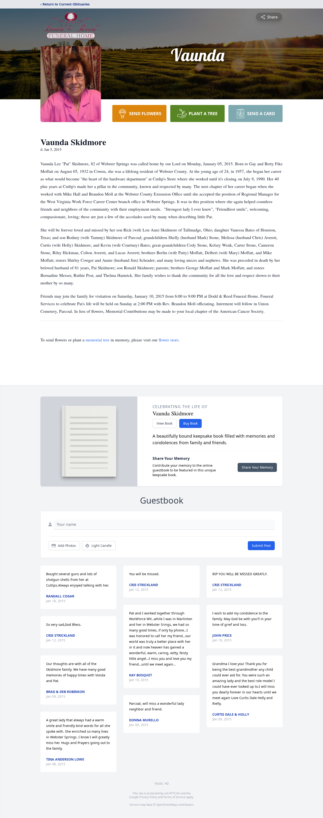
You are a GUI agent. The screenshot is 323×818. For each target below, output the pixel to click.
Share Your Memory (257, 467)
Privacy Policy (148, 797)
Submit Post (261, 545)
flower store (169, 340)
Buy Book (190, 423)
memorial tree (97, 340)
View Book (164, 423)
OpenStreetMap (166, 805)
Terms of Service (174, 797)
